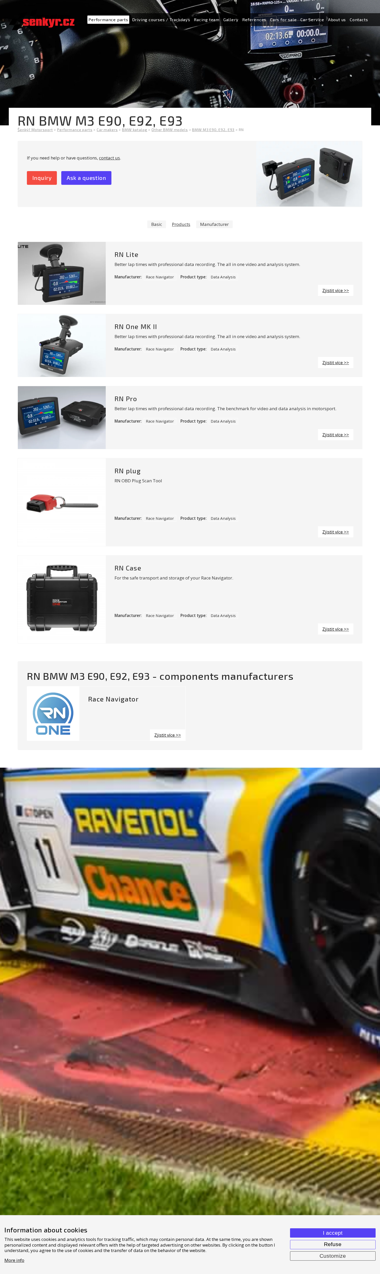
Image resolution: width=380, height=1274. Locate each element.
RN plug (128, 471)
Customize (333, 1256)
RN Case (128, 568)
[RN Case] (62, 599)
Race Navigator (160, 276)
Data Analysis (223, 276)
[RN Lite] (62, 273)
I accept (333, 1233)
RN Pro (126, 398)
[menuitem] (108, 20)
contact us (109, 158)
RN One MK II (136, 326)
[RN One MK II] (62, 345)
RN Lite (127, 254)
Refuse (332, 1244)
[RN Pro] (62, 417)
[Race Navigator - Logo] (53, 713)
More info (14, 1260)
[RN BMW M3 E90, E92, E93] (309, 174)
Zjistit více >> (335, 290)
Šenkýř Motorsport (35, 129)
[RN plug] (62, 502)
